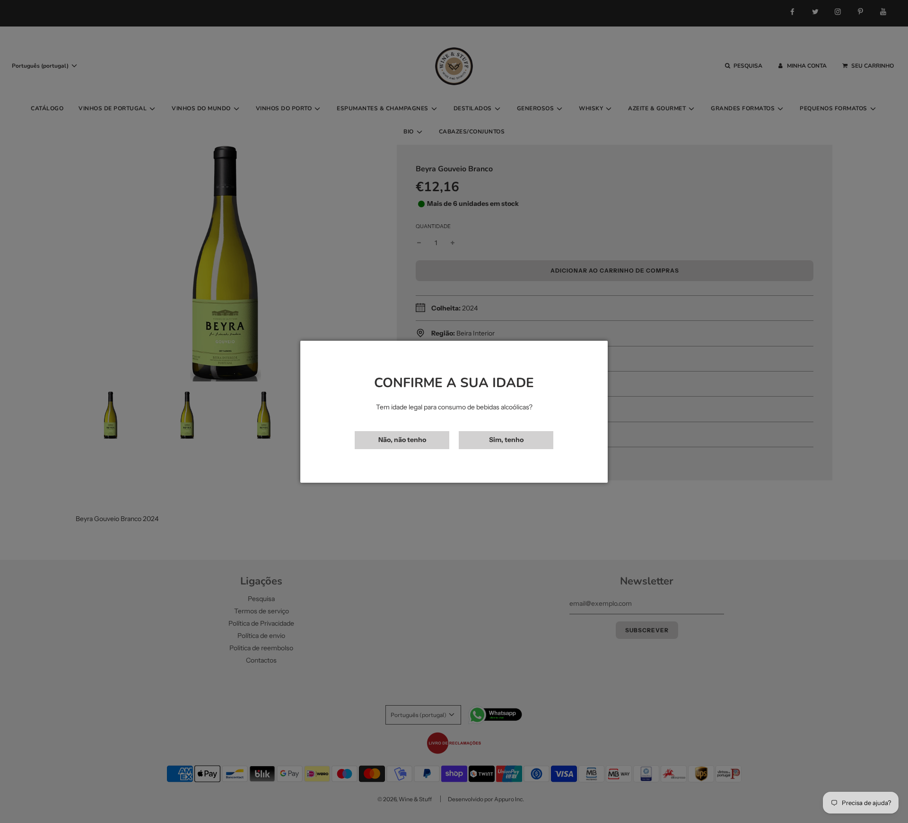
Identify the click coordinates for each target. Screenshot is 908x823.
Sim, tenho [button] (506, 439)
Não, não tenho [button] (402, 439)
